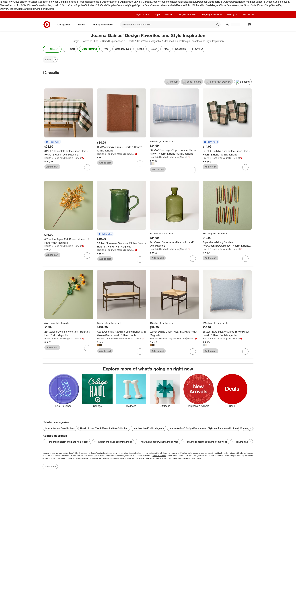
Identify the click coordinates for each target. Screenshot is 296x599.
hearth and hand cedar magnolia (115, 441)
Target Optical (136, 5)
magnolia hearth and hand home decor (69, 441)
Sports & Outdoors (223, 1)
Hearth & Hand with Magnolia (58, 158)
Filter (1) (54, 49)
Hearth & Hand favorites (55, 458)
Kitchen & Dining (118, 1)
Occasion (180, 48)
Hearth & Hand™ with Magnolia (144, 41)
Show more (50, 466)
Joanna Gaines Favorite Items (60, 428)
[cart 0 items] (249, 24)
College (42, 1)
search (218, 24)
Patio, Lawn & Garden (139, 1)
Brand (140, 48)
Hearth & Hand (159, 455)
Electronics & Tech (18, 5)
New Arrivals (169, 5)
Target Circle (35, 8)
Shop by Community (118, 5)
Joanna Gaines (90, 453)
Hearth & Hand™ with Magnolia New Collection (104, 428)
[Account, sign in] (234, 24)
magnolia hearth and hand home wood (207, 441)
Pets (235, 1)
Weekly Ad (238, 5)
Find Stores (48, 8)
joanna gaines (243, 441)
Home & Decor (100, 1)
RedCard (23, 8)
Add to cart (52, 166)
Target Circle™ (142, 14)
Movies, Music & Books (56, 5)
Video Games (35, 5)
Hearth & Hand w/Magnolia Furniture (115, 338)
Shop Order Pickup (254, 5)
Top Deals (206, 5)
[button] (52, 142)
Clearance (156, 5)
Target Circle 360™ (188, 14)
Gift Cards (101, 5)
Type (106, 48)
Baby (186, 1)
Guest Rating (89, 48)
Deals (147, 5)
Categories (64, 24)
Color (153, 48)
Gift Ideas (90, 5)
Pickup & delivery (102, 24)
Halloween (53, 1)
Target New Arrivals (10, 1)
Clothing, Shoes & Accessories (75, 1)
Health (241, 1)
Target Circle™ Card (163, 14)
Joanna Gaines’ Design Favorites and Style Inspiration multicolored (204, 428)
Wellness (250, 1)
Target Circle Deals (222, 5)
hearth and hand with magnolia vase (159, 441)
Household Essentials (172, 1)
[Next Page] (250, 49)
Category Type (123, 48)
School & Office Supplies (268, 1)
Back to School (29, 1)
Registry (13, 8)
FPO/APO (197, 48)
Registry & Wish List (212, 14)
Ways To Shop (90, 41)
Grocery (155, 1)
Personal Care (205, 1)
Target (75, 41)
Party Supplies (77, 5)
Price (166, 48)
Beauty (193, 1)
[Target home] (47, 24)
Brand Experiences (112, 41)
